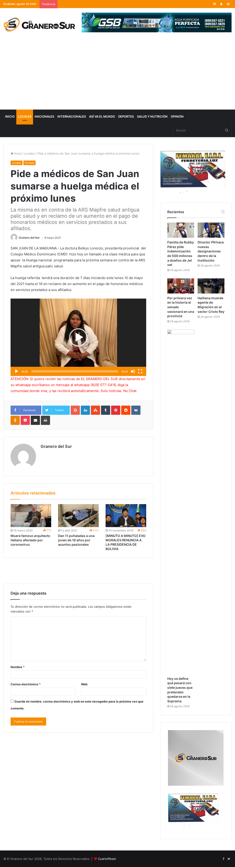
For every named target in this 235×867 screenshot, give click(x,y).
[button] (78, 337)
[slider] (74, 371)
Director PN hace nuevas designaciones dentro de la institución (211, 251)
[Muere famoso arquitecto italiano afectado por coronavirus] (31, 515)
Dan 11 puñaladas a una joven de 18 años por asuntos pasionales (76, 540)
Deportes (126, 116)
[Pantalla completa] (140, 371)
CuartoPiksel (107, 859)
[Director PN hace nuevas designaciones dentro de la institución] (211, 230)
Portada (29, 162)
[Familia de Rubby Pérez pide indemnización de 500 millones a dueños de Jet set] (180, 230)
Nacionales (44, 116)
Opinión (177, 116)
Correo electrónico (26, 684)
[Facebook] (223, 859)
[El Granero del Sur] (39, 24)
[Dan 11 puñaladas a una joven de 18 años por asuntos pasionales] (78, 515)
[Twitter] (229, 859)
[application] (78, 337)
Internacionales (71, 116)
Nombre (18, 667)
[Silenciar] (133, 371)
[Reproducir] (16, 371)
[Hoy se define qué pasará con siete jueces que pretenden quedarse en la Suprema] (180, 502)
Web (84, 684)
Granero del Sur (29, 237)
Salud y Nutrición (152, 116)
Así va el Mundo (102, 116)
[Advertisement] (117, 75)
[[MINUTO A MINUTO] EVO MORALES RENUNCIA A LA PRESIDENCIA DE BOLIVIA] (126, 515)
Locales (24, 116)
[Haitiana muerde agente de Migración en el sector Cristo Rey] (211, 286)
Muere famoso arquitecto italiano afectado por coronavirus (30, 540)
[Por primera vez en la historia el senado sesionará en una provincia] (180, 286)
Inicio (10, 116)
